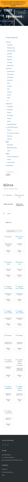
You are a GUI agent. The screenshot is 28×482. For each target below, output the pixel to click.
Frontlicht (9, 86)
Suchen (8, 174)
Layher (8, 150)
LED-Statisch (10, 77)
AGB (3, 475)
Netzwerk (9, 139)
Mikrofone (9, 59)
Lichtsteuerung (10, 71)
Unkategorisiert (9, 165)
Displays (9, 112)
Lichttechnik (9, 68)
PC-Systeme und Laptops (13, 133)
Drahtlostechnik (11, 47)
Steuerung (9, 136)
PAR (8, 89)
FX (7, 100)
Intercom (9, 130)
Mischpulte (9, 44)
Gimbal (9, 121)
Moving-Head (10, 74)
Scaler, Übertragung (11, 124)
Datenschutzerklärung (7, 472)
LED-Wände (10, 115)
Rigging (7, 153)
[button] (24, 10)
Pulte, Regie (10, 106)
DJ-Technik (9, 62)
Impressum (4, 469)
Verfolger (9, 91)
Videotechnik (9, 103)
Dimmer (9, 94)
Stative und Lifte (11, 162)
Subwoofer (9, 53)
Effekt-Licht (10, 80)
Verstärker (9, 56)
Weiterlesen (8, 251)
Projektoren (10, 109)
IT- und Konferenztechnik (12, 127)
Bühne (7, 141)
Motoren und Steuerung (12, 156)
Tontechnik (8, 42)
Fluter (8, 83)
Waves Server (10, 65)
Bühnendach (10, 144)
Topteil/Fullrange (11, 50)
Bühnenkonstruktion (12, 147)
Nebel (8, 97)
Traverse (9, 159)
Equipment (5, 188)
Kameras (9, 118)
